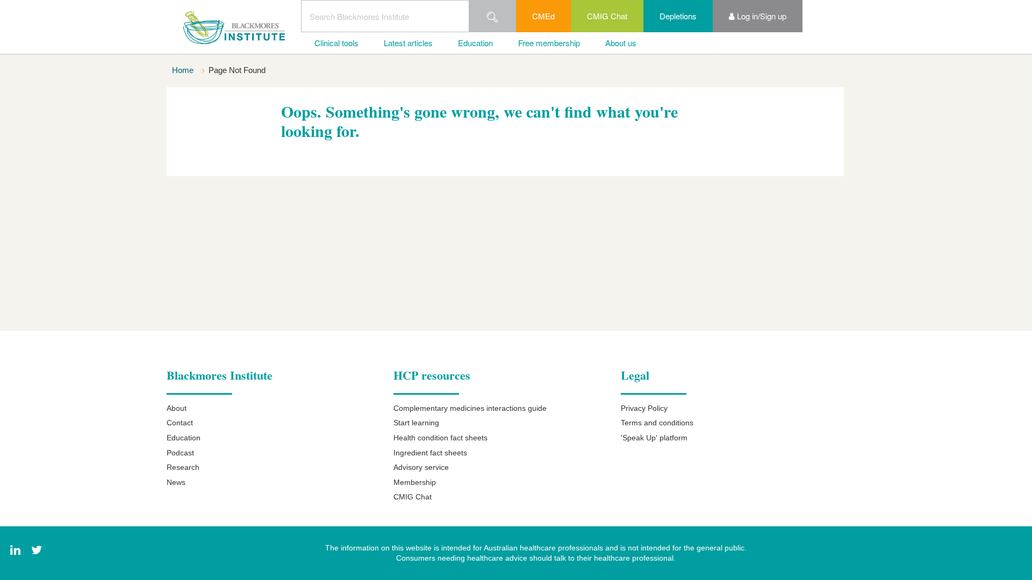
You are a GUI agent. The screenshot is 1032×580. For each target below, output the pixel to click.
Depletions (678, 15)
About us (620, 42)
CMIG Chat (607, 15)
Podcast (180, 452)
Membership (414, 482)
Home (184, 70)
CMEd (543, 15)
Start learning (416, 422)
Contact (180, 422)
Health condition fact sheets (440, 437)
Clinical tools (336, 42)
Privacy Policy (644, 408)
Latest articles (408, 42)
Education (475, 42)
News (176, 482)
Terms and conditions (657, 422)
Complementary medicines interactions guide (470, 408)
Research (183, 467)
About (177, 408)
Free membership (549, 42)
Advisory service (421, 467)
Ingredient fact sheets (430, 452)
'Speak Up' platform (654, 437)
